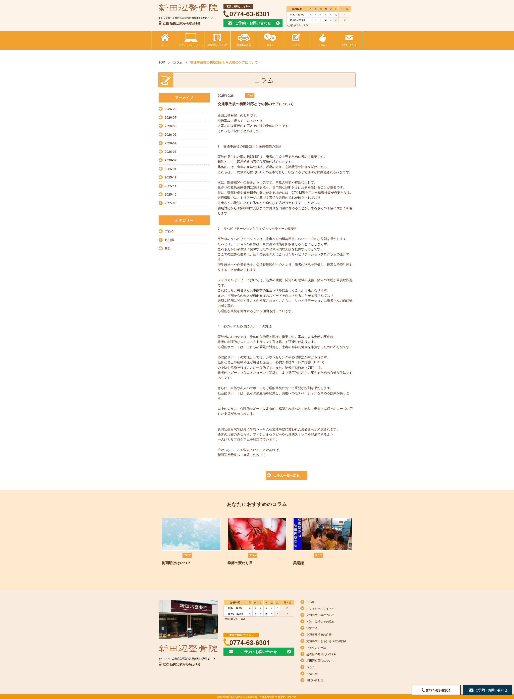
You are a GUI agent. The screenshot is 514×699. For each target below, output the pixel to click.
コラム (178, 62)
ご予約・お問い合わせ (253, 23)
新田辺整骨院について (320, 660)
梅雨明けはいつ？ (176, 562)
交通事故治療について (320, 615)
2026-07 (170, 117)
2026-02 (170, 160)
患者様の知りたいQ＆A (321, 654)
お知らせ (312, 673)
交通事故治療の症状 (319, 634)
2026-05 (170, 134)
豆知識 (169, 240)
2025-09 (170, 203)
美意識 (298, 562)
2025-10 (170, 194)
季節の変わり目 (240, 562)
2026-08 (170, 108)
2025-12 (170, 177)
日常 (168, 248)
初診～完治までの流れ (320, 621)
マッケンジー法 (316, 647)
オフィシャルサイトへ (320, 608)
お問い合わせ (314, 680)
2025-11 (170, 185)
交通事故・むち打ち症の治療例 (326, 641)
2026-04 (170, 143)
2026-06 (170, 126)
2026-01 (170, 168)
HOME (310, 602)
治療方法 (312, 628)
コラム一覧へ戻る (286, 475)
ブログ (169, 231)
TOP (162, 62)
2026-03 (170, 151)
